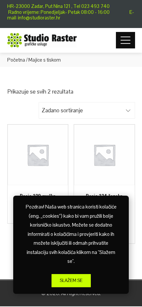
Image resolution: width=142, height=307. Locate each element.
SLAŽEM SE (71, 280)
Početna (16, 60)
